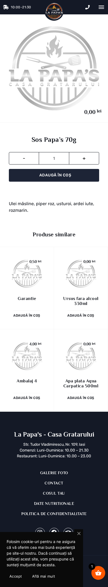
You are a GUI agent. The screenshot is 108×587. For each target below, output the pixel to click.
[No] (78, 533)
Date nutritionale (54, 503)
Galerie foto (54, 473)
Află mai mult (43, 576)
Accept (15, 576)
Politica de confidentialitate (54, 514)
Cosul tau (54, 493)
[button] (101, 7)
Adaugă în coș (55, 175)
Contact (54, 483)
